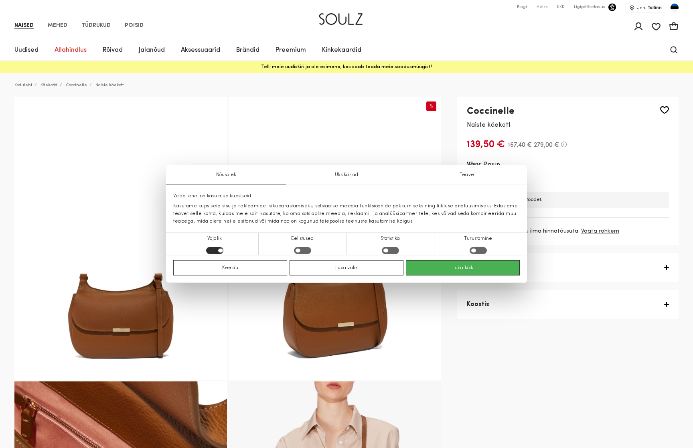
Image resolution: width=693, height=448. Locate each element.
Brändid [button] (247, 50)
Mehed (57, 25)
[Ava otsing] (674, 50)
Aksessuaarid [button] (200, 50)
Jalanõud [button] (152, 50)
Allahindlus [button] (71, 50)
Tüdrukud (96, 25)
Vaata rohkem (600, 231)
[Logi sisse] (638, 26)
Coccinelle (76, 85)
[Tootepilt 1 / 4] (120, 238)
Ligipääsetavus (589, 7)
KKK (560, 7)
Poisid (134, 25)
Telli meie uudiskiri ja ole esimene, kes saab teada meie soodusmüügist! (346, 67)
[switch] (302, 250)
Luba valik (346, 268)
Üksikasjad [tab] (346, 174)
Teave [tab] (467, 174)
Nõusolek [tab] (226, 174)
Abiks (542, 7)
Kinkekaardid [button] (341, 50)
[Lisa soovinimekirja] (664, 110)
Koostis (478, 304)
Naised (24, 25)
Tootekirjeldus (489, 267)
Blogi (522, 7)
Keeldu (230, 268)
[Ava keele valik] (675, 8)
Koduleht (23, 85)
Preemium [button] (291, 50)
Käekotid (49, 85)
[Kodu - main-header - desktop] (346, 15)
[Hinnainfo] (564, 144)
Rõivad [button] (113, 50)
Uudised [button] (26, 50)
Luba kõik (462, 268)
